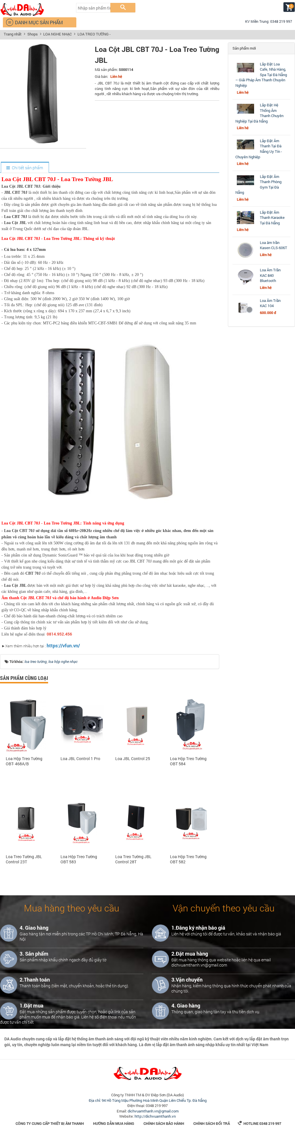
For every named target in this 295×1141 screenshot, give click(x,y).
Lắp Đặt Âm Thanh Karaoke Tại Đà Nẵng (272, 217)
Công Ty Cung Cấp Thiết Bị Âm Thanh (50, 1123)
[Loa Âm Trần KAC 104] (245, 316)
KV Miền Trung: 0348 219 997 (266, 21)
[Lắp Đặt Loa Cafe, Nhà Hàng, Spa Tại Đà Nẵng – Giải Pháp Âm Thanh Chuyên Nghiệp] (245, 72)
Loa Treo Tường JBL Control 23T (24, 859)
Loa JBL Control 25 (132, 758)
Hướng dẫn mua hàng (113, 1123)
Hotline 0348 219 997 (259, 1123)
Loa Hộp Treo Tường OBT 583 (78, 859)
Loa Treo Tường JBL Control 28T (133, 859)
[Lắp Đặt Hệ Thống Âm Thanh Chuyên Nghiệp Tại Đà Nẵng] (245, 113)
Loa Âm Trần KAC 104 (270, 303)
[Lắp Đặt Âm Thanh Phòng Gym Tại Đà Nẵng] (245, 185)
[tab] (24, 168)
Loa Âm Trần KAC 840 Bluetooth (270, 275)
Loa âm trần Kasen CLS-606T (273, 245)
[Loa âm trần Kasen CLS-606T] (245, 258)
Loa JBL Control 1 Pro (80, 758)
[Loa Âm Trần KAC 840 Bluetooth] (245, 286)
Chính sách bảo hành (163, 1123)
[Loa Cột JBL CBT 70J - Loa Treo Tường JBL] (43, 141)
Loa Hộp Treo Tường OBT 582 (188, 859)
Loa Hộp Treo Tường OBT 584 (188, 761)
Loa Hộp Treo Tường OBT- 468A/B (24, 761)
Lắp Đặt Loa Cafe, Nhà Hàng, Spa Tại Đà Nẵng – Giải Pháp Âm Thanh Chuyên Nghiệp (261, 74)
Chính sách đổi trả (211, 1123)
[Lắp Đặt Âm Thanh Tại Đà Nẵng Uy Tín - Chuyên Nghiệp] (245, 149)
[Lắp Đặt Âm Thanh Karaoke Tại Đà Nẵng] (245, 224)
